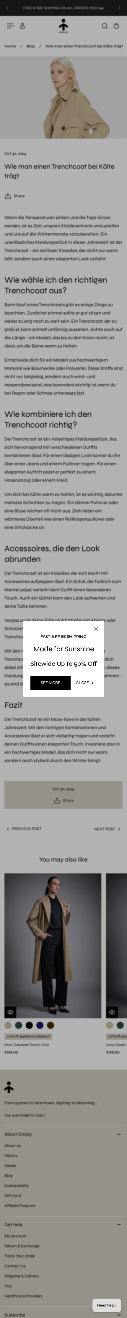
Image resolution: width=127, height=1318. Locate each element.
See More (50, 682)
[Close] (96, 628)
